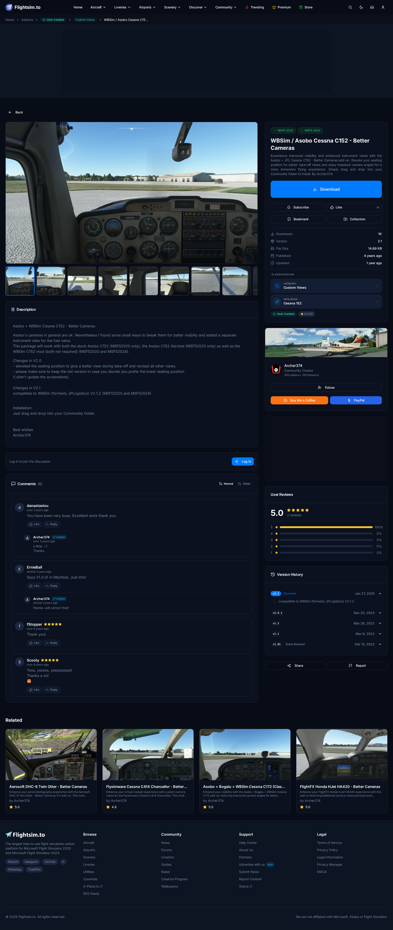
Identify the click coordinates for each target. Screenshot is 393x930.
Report (361, 665)
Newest (228, 483)
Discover (196, 7)
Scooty (33, 660)
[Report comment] (64, 524)
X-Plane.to (91, 886)
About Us (246, 850)
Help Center (248, 843)
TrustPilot (34, 869)
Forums (166, 850)
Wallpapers (169, 886)
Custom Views (85, 19)
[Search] (350, 7)
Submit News (249, 872)
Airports (145, 7)
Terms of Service (329, 843)
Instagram (31, 861)
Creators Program (174, 879)
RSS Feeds (91, 893)
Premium (284, 7)
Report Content (250, 879)
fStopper (34, 624)
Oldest (246, 483)
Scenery (170, 7)
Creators (167, 857)
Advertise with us (256, 864)
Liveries (120, 7)
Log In (246, 461)
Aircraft (96, 7)
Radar (165, 872)
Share (299, 665)
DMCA (322, 872)
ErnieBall (34, 567)
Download (330, 189)
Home (78, 7)
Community (223, 7)
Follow (330, 387)
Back (19, 112)
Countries (90, 879)
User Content (55, 19)
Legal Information (330, 857)
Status (244, 886)
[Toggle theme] (361, 7)
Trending (257, 7)
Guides (166, 864)
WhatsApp (14, 869)
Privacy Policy (327, 850)
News (165, 843)
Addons (27, 20)
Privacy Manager (330, 864)
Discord (13, 861)
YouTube (50, 861)
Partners (245, 857)
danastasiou (37, 505)
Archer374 (41, 537)
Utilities (88, 872)
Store (308, 7)
